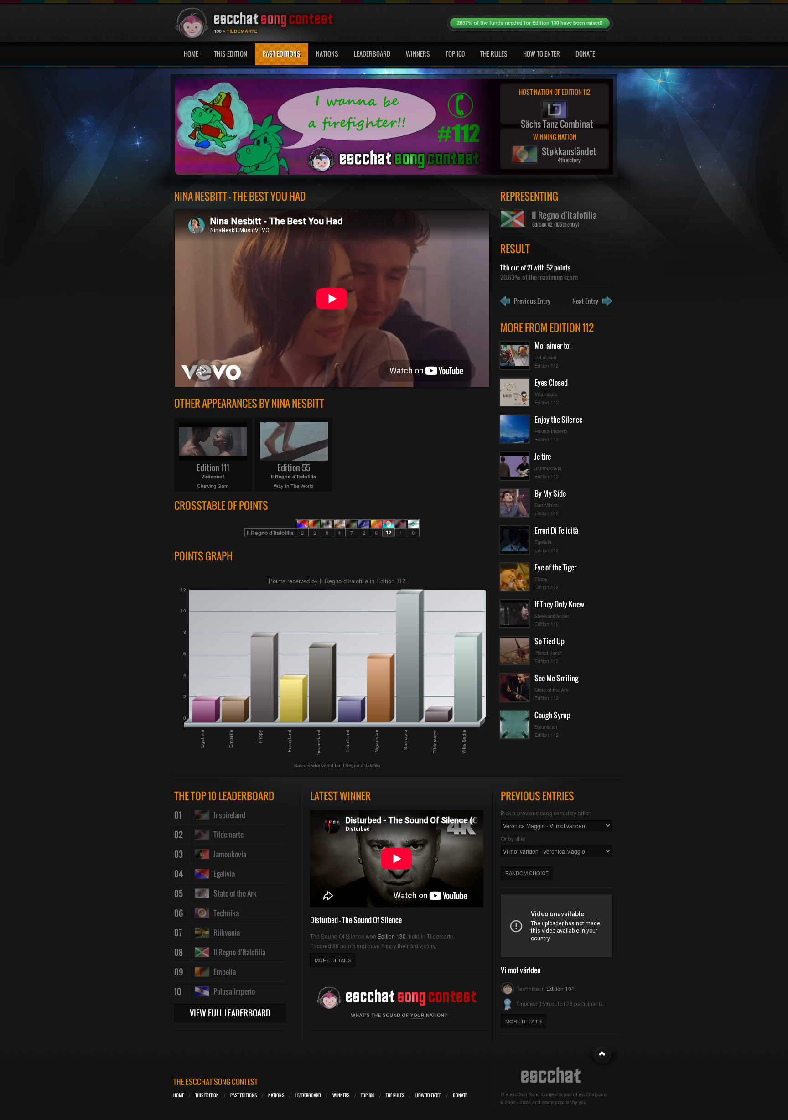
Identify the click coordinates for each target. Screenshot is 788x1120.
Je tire (542, 456)
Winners (418, 53)
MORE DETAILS (333, 960)
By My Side (550, 493)
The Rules (494, 53)
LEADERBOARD (308, 1095)
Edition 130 (392, 936)
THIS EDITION (207, 1095)
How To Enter (541, 53)
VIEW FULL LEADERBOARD (230, 1013)
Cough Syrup (552, 715)
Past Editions (282, 53)
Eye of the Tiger (555, 567)
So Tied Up (549, 641)
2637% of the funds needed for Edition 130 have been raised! (530, 22)
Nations (327, 53)
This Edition (230, 53)
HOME (178, 1095)
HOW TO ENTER (428, 1095)
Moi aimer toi (552, 345)
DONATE (460, 1095)
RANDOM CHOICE (527, 872)
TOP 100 (367, 1095)
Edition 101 (560, 988)
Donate (585, 53)
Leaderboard (372, 53)
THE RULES (395, 1095)
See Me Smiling (556, 678)
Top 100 (455, 53)
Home (191, 53)
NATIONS (276, 1095)
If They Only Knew (559, 604)
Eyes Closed (551, 382)
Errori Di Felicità (556, 530)
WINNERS (340, 1095)
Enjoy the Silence (558, 419)
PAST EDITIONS (243, 1095)
